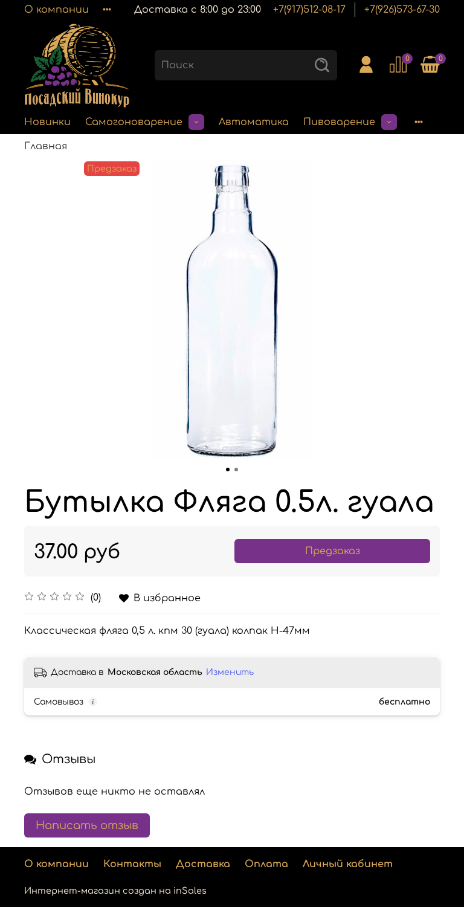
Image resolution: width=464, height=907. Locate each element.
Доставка (203, 864)
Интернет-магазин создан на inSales (115, 891)
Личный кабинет (348, 864)
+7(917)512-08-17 (309, 9)
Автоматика (254, 122)
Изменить (230, 672)
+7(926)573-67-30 (402, 9)
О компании (56, 9)
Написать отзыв (87, 825)
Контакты (132, 864)
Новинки (47, 122)
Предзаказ (332, 551)
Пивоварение (339, 122)
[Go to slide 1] (228, 469)
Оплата (266, 864)
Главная (45, 146)
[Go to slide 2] (236, 469)
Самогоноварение (133, 122)
